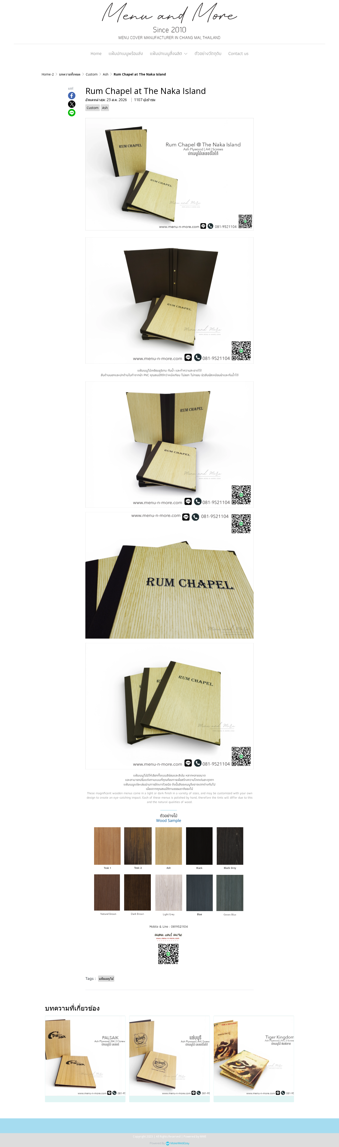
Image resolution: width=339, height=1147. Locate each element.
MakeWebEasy (179, 1143)
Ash (105, 74)
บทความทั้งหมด (69, 74)
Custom (92, 74)
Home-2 (48, 74)
